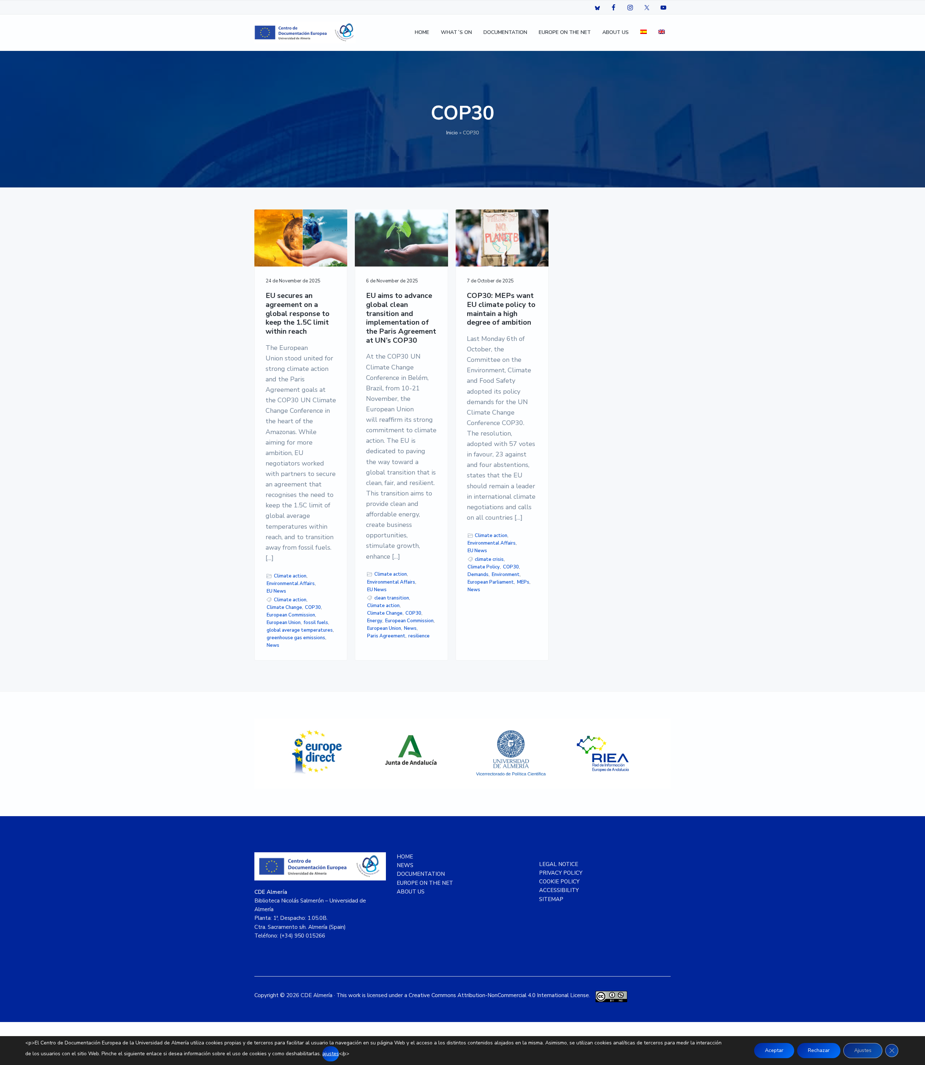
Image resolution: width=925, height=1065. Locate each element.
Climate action (290, 576)
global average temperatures (300, 630)
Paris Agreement (386, 636)
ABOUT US (411, 891)
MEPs (523, 582)
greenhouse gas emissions (296, 638)
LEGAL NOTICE (558, 864)
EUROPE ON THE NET (425, 883)
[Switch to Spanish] (643, 33)
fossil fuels (316, 622)
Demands (478, 574)
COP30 (313, 607)
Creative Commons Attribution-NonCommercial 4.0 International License (499, 995)
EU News (276, 591)
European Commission (291, 615)
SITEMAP (551, 899)
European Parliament (491, 582)
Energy (374, 621)
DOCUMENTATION (421, 874)
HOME (405, 856)
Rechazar (819, 1050)
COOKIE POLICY (559, 881)
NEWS (405, 865)
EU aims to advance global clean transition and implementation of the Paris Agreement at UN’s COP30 (401, 318)
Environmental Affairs (291, 583)
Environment (506, 574)
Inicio (452, 132)
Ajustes (863, 1050)
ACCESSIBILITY (559, 890)
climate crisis (489, 559)
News (273, 645)
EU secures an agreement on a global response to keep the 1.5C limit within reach (298, 313)
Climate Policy (484, 567)
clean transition (391, 598)
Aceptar (774, 1050)
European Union (284, 622)
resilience (419, 636)
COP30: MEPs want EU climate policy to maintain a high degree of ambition (501, 309)
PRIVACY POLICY (560, 872)
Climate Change (284, 607)
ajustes (330, 1053)
